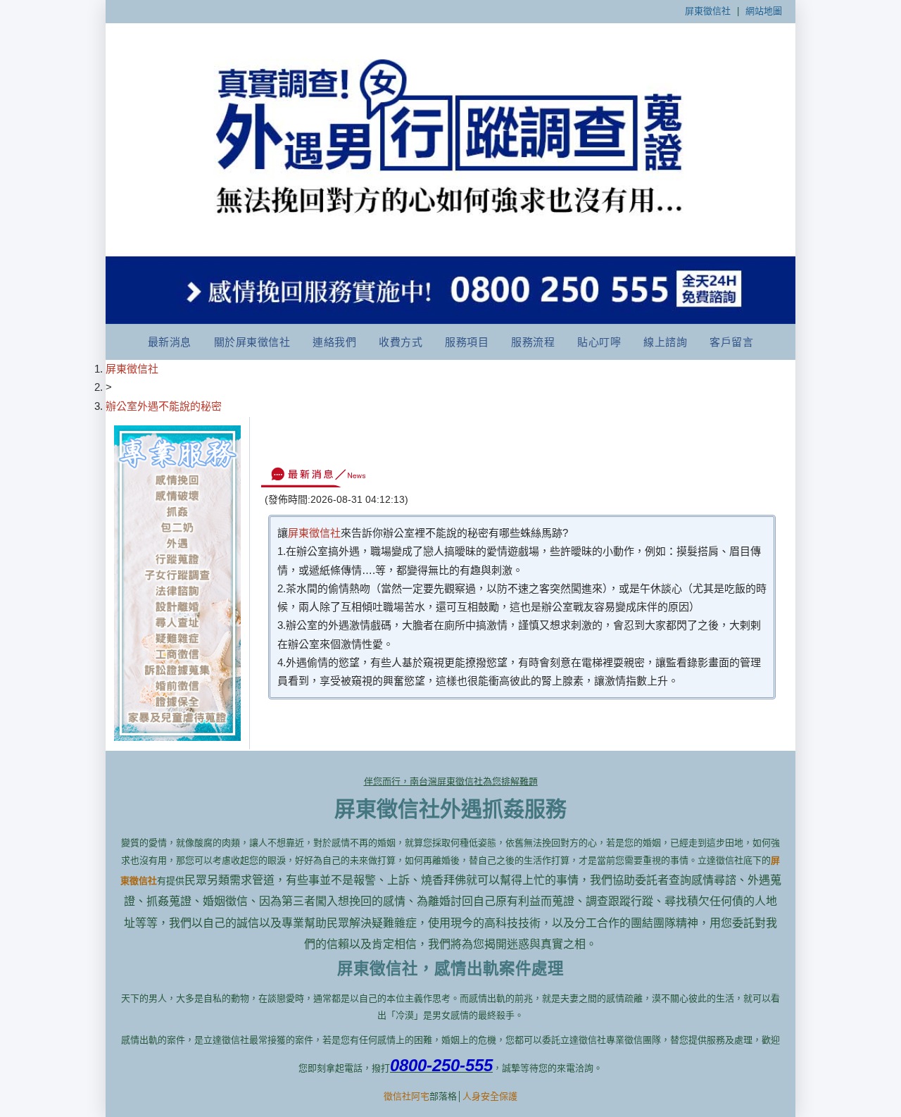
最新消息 (169, 342)
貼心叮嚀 (599, 342)
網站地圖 (763, 11)
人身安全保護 (489, 1096)
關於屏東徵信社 (252, 342)
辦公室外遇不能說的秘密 (164, 406)
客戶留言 (731, 342)
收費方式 (400, 342)
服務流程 (533, 342)
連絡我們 (334, 342)
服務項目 (467, 342)
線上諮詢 (665, 342)
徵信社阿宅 (406, 1096)
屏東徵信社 (708, 11)
